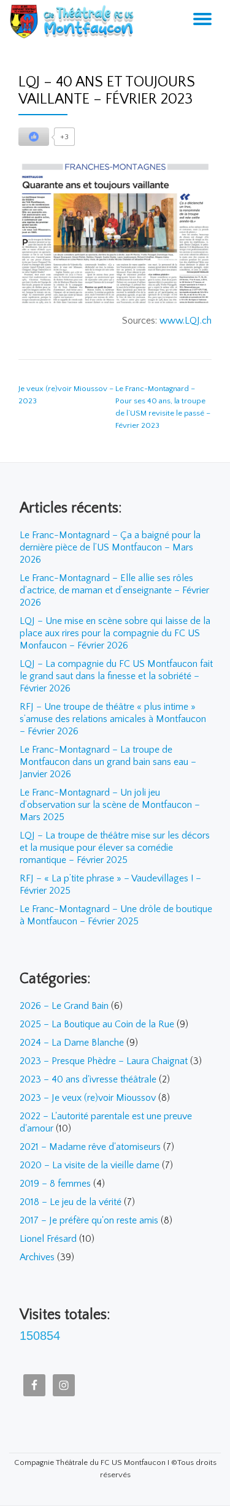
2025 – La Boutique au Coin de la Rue (97, 1024)
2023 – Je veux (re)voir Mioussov (88, 1097)
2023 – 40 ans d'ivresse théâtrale (88, 1079)
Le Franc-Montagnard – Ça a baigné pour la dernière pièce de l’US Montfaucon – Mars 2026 (110, 547)
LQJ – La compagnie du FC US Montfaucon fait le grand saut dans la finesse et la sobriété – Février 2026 (116, 676)
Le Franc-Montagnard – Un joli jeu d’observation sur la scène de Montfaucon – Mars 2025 (110, 805)
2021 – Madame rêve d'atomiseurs (90, 1146)
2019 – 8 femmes (55, 1183)
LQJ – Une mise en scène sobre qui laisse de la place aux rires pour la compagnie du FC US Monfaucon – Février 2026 (115, 633)
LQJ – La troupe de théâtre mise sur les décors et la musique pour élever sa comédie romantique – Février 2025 (115, 847)
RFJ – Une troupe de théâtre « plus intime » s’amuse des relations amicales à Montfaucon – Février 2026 (113, 719)
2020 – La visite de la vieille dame (89, 1165)
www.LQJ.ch (185, 320)
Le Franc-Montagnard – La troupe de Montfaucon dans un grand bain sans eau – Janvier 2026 (108, 762)
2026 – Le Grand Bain (64, 1005)
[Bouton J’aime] (33, 136)
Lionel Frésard (48, 1238)
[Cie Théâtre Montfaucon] (74, 21)
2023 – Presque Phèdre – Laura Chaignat (104, 1061)
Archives (37, 1257)
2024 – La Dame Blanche (72, 1042)
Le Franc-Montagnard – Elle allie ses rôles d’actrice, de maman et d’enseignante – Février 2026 (114, 590)
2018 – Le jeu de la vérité (70, 1201)
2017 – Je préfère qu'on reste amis (89, 1220)
